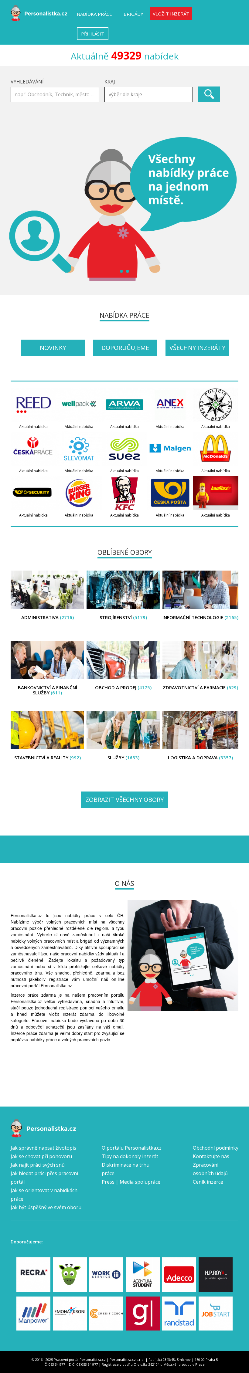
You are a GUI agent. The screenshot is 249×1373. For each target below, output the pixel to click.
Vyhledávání (27, 81)
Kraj (109, 81)
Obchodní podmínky (215, 1147)
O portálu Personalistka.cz (132, 1147)
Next (230, 209)
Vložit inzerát (171, 14)
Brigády (133, 14)
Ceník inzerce (208, 1181)
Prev (18, 209)
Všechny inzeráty (197, 348)
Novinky (53, 348)
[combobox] (148, 94)
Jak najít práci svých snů (38, 1164)
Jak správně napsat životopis (43, 1147)
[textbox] (150, 94)
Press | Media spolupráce (131, 1181)
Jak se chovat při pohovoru (41, 1156)
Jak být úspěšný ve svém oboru (46, 1207)
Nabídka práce (94, 14)
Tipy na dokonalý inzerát (130, 1156)
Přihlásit (92, 34)
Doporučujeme (125, 348)
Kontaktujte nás (211, 1156)
